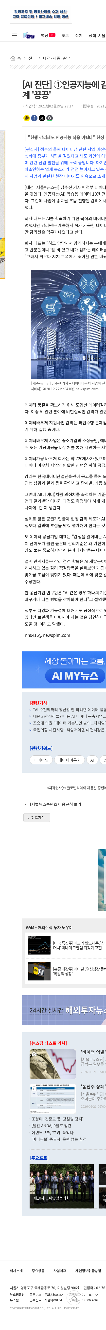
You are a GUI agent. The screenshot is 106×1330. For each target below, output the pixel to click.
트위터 (42, 118)
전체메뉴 (15, 35)
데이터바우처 (69, 760)
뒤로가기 (38, 817)
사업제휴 (59, 1270)
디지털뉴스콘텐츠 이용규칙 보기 (54, 804)
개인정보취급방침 (88, 1270)
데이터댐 (41, 760)
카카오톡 (26, 118)
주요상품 (38, 1270)
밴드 (49, 118)
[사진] (53, 1063)
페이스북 (34, 118)
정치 (79, 35)
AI (92, 760)
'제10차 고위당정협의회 (51, 1198)
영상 (44, 35)
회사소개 (16, 1270)
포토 (65, 35)
